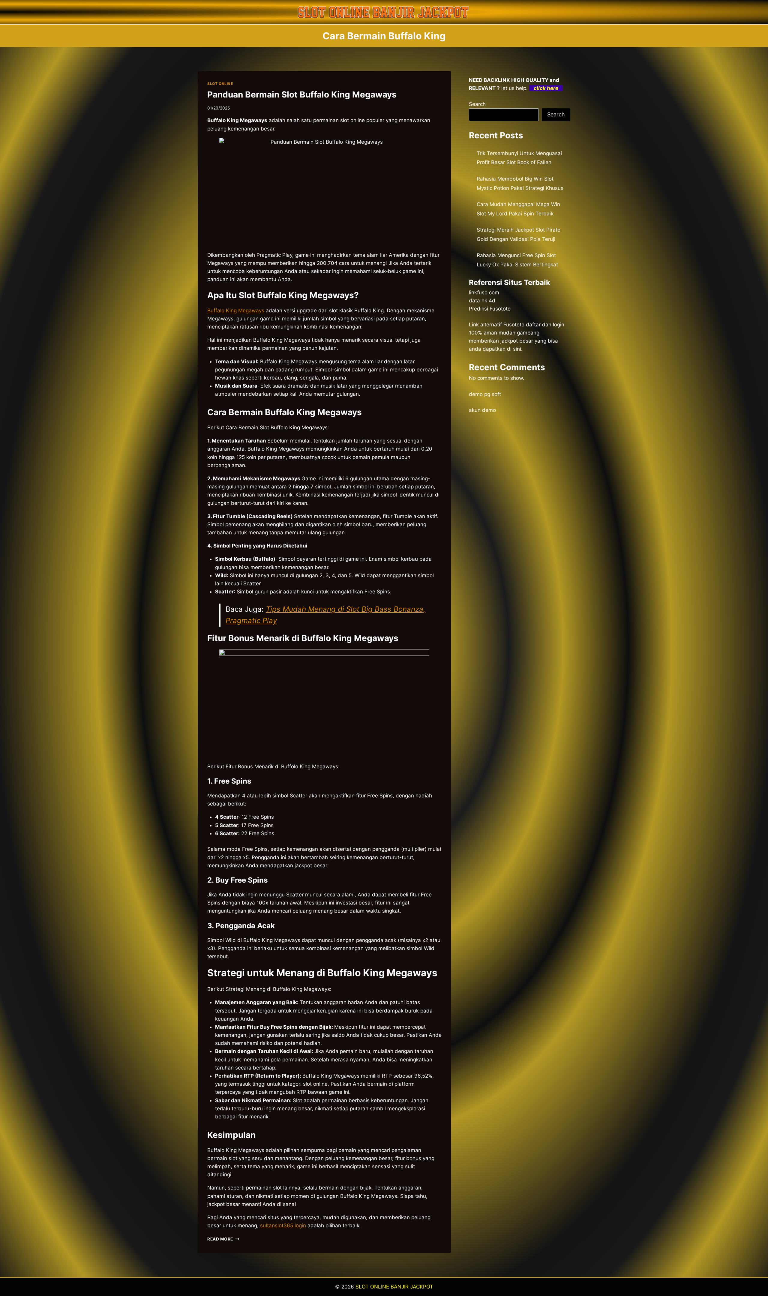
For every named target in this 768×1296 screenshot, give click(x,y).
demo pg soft (485, 394)
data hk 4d (482, 301)
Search (477, 104)
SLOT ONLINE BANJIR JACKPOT (394, 1287)
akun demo (482, 410)
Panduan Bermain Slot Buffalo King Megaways (302, 94)
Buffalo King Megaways (235, 311)
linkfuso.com (484, 293)
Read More (223, 1239)
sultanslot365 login (283, 1225)
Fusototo (513, 325)
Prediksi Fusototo (490, 309)
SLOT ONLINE (220, 83)
